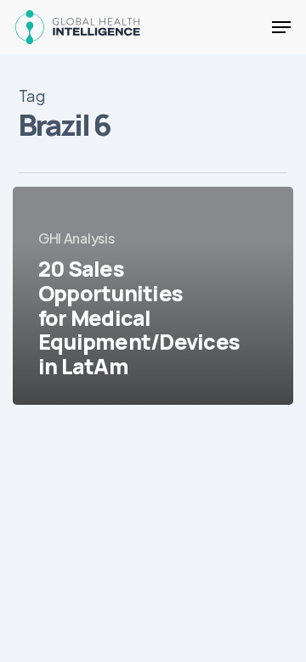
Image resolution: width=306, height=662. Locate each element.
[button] (281, 27)
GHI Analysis (76, 238)
